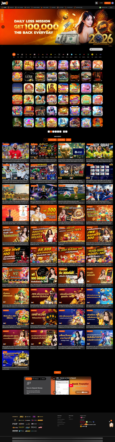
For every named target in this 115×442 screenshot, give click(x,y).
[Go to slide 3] (57, 42)
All (45, 139)
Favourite (17, 63)
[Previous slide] (3, 27)
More (111, 7)
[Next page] (66, 132)
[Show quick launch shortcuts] (111, 420)
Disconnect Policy (61, 416)
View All (57, 372)
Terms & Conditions (61, 411)
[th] (112, 3)
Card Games (36, 7)
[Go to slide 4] (58, 42)
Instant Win (79, 7)
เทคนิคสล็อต (61, 139)
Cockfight (70, 7)
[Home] (4, 3)
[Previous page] (49, 132)
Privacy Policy (60, 413)
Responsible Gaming (61, 415)
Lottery (61, 7)
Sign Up (107, 3)
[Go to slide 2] (56, 42)
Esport (54, 7)
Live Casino (20, 7)
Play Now (17, 66)
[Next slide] (112, 27)
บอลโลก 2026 (52, 139)
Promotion (104, 7)
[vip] (111, 425)
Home (5, 7)
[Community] (96, 3)
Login (101, 3)
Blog (58, 418)
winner (68, 139)
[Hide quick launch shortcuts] (109, 421)
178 (64, 131)
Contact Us (71, 411)
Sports (12, 7)
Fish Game (45, 7)
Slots (28, 7)
